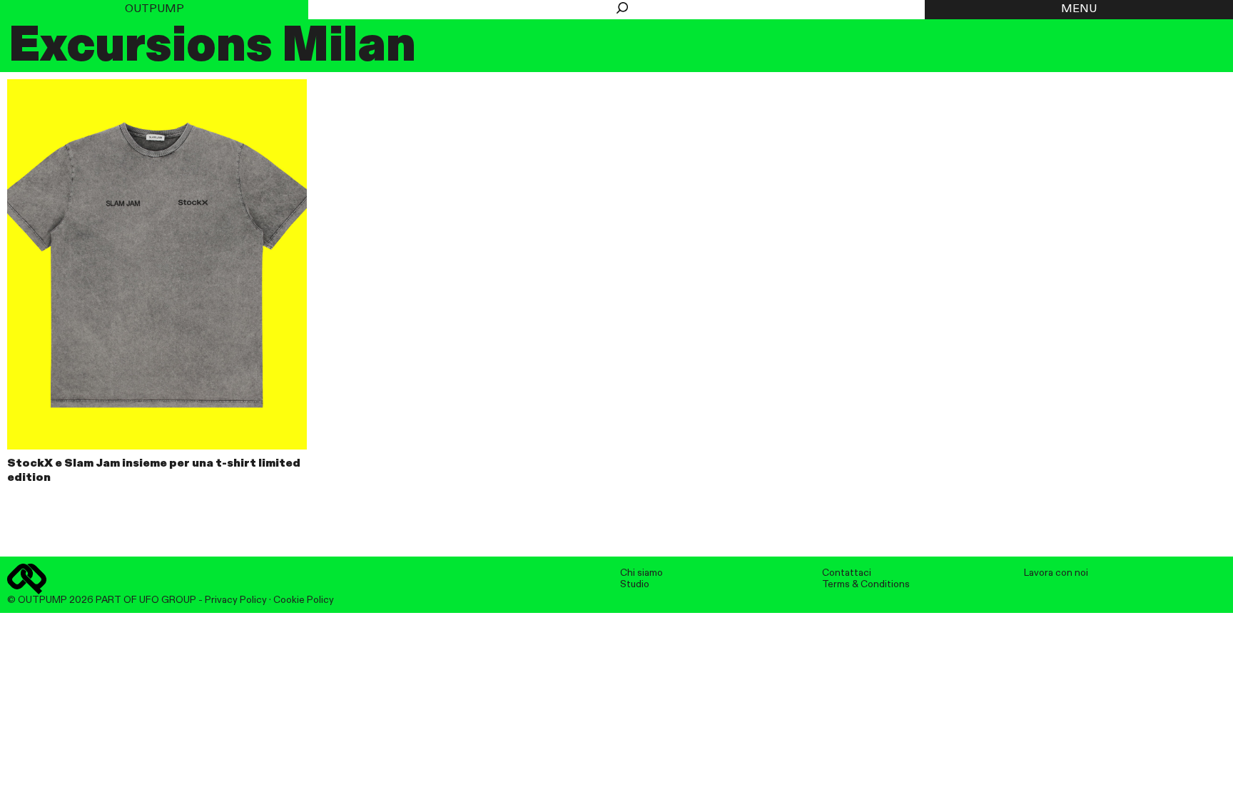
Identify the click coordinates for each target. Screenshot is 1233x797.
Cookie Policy (303, 600)
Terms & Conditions (866, 584)
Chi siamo (641, 573)
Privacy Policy (236, 600)
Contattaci (846, 573)
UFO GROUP (167, 600)
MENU (1079, 9)
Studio (634, 584)
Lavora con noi (1056, 573)
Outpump (154, 9)
